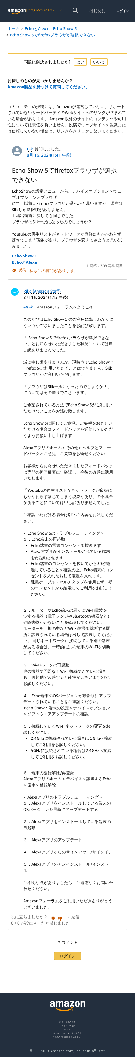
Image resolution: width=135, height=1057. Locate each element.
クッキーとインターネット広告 (67, 1033)
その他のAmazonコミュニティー (67, 1036)
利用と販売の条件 (67, 1022)
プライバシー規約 (67, 1025)
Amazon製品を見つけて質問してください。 (48, 86)
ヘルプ (67, 1029)
